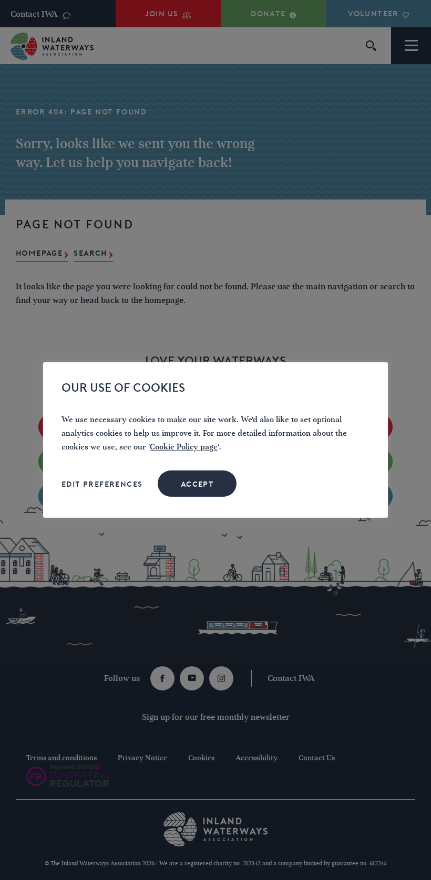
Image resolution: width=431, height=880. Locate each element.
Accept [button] (197, 484)
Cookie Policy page (184, 447)
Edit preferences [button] (101, 484)
